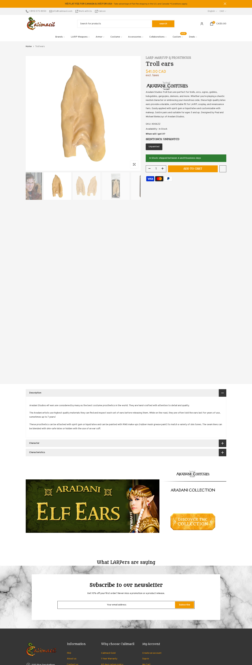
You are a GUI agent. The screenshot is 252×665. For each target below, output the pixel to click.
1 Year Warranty (109, 658)
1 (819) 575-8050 (37, 11)
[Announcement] (126, 4)
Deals (192, 36)
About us (71, 658)
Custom (179, 36)
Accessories (134, 36)
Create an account (151, 653)
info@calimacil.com (62, 11)
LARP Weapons (79, 36)
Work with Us (85, 11)
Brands (59, 36)
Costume (115, 36)
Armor (99, 36)
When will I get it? (155, 134)
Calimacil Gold (108, 653)
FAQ (69, 653)
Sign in (145, 658)
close (27, 3)
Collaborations (157, 36)
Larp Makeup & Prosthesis (168, 58)
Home (29, 46)
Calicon (102, 11)
